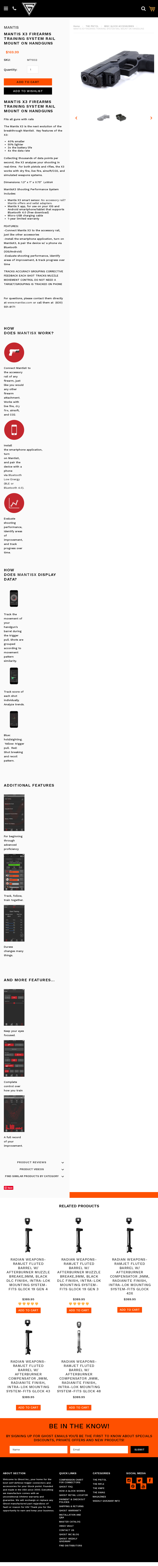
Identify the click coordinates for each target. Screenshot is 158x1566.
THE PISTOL (92, 26)
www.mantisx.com (20, 302)
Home (76, 26)
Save (10, 1187)
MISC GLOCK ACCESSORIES (119, 26)
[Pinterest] (133, 1486)
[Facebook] (150, 1480)
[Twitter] (139, 1480)
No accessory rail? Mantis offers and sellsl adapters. (37, 202)
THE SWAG (99, 1492)
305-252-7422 (14, 8)
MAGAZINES (99, 1496)
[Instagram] (129, 1480)
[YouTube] (143, 1486)
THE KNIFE (98, 1488)
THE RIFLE (98, 1484)
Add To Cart (28, 1310)
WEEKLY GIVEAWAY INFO (106, 1501)
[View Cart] (152, 9)
